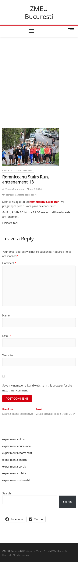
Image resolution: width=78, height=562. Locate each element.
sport (33, 194)
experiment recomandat (18, 170)
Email (6, 335)
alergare (10, 194)
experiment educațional (16, 446)
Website (7, 355)
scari (27, 194)
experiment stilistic (14, 473)
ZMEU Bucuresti (39, 12)
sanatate (19, 194)
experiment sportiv (14, 466)
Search (6, 493)
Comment (9, 263)
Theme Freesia (43, 551)
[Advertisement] (39, 78)
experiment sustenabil (16, 480)
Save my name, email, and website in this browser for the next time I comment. (37, 388)
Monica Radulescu (14, 189)
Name (6, 315)
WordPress (57, 551)
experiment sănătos (14, 459)
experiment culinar (14, 439)
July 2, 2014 (35, 189)
